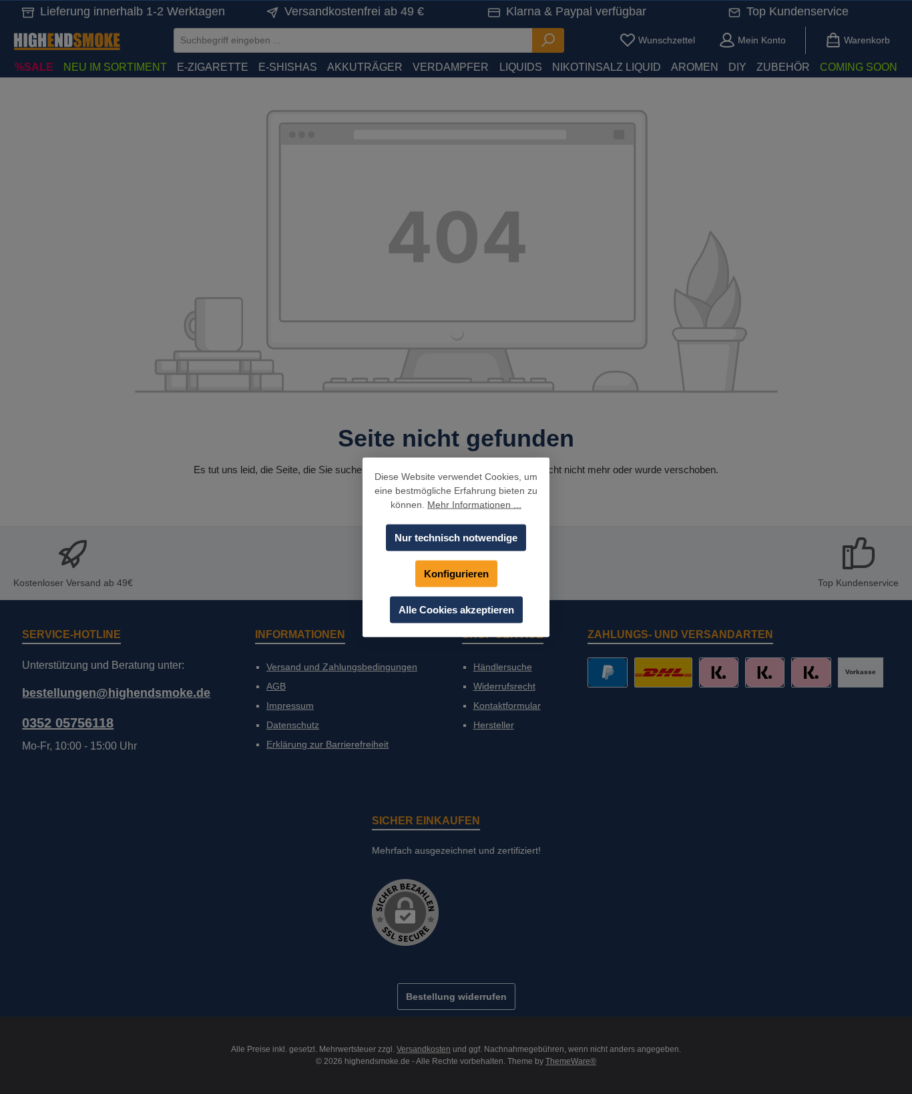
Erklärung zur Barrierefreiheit (327, 744)
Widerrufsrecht (504, 686)
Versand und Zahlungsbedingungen (341, 666)
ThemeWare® (570, 1061)
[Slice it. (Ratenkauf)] (718, 672)
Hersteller (493, 725)
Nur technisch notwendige (456, 537)
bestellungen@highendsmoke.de (116, 693)
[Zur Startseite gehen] (66, 40)
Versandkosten (424, 1049)
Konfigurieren (456, 573)
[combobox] (353, 40)
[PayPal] (607, 672)
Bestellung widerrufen (456, 996)
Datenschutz (292, 725)
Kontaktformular (507, 705)
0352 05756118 (67, 723)
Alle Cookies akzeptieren (456, 609)
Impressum (290, 705)
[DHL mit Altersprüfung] (663, 672)
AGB (276, 686)
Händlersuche (502, 666)
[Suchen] (548, 40)
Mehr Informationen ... (474, 504)
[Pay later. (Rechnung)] (811, 672)
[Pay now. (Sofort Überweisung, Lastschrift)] (764, 672)
